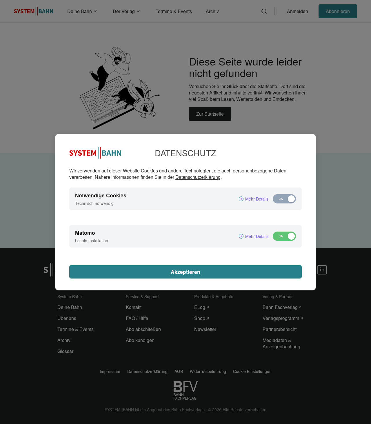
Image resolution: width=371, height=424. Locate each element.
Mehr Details (256, 199)
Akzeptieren (185, 271)
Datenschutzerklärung (198, 177)
